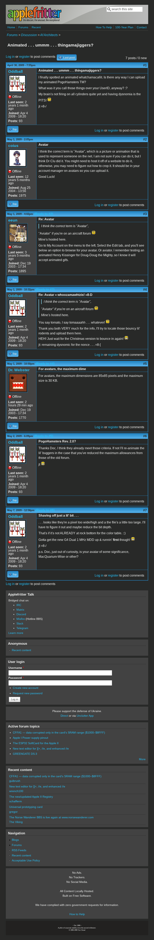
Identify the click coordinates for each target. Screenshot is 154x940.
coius (13, 146)
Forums (23, 27)
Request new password (28, 693)
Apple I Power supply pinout (30, 737)
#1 (145, 65)
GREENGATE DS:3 (25, 753)
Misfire (20, 618)
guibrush (14, 780)
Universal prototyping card (26, 806)
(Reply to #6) (45, 510)
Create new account (25, 687)
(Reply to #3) (45, 289)
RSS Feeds (19, 850)
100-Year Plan (124, 27)
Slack (19, 623)
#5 (145, 363)
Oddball (15, 71)
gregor (13, 811)
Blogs (15, 839)
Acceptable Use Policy (26, 860)
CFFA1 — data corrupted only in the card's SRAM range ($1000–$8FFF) (59, 732)
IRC (18, 605)
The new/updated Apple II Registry (31, 796)
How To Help (104, 27)
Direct (64, 715)
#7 (145, 510)
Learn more (15, 632)
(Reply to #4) (45, 363)
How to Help (77, 914)
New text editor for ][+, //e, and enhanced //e (41, 748)
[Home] (34, 20)
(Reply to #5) (43, 436)
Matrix (20, 609)
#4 (145, 289)
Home (11, 27)
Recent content (21, 650)
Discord (21, 614)
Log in (10, 56)
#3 (145, 214)
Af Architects (49, 35)
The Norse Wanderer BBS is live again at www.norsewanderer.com (51, 817)
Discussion (29, 35)
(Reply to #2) (43, 214)
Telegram (22, 628)
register (24, 56)
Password (16, 677)
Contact (142, 27)
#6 (145, 436)
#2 (145, 139)
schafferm (15, 801)
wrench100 (16, 791)
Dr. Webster (18, 370)
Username (16, 667)
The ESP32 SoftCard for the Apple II (36, 743)
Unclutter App (85, 715)
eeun (12, 220)
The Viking (16, 822)
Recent (36, 27)
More (142, 759)
